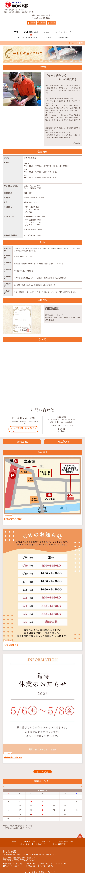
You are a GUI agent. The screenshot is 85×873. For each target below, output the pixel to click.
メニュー (47, 32)
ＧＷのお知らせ (11, 645)
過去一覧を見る (42, 772)
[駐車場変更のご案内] (42, 485)
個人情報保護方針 (59, 844)
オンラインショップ (63, 32)
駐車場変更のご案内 (13, 519)
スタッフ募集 (24, 844)
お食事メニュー (29, 841)
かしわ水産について (31, 32)
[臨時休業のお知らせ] (42, 704)
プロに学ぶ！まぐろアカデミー (29, 37)
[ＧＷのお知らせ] (42, 585)
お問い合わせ (63, 37)
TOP (16, 32)
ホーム (71, 43)
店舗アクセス (47, 841)
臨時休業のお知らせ (13, 758)
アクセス (49, 37)
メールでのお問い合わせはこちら (23, 428)
